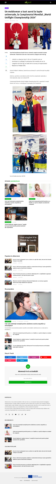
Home (21, 480)
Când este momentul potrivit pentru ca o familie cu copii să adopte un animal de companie (39, 203)
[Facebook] (6, 59)
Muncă (6, 8)
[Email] (6, 70)
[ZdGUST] (28, 2)
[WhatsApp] (6, 66)
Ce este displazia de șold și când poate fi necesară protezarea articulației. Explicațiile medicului (31, 346)
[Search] (50, 2)
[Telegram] (6, 56)
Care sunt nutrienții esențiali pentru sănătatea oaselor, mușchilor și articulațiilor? (14, 203)
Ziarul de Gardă (25, 477)
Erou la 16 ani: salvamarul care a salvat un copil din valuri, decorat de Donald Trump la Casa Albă (32, 260)
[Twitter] (6, 63)
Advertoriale (8, 222)
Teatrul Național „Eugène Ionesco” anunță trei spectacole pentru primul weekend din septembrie (15, 226)
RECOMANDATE (8, 321)
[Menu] (6, 2)
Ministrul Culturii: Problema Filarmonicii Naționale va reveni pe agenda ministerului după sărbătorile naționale (30, 281)
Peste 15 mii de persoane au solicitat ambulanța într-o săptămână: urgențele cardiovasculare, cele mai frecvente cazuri (32, 274)
